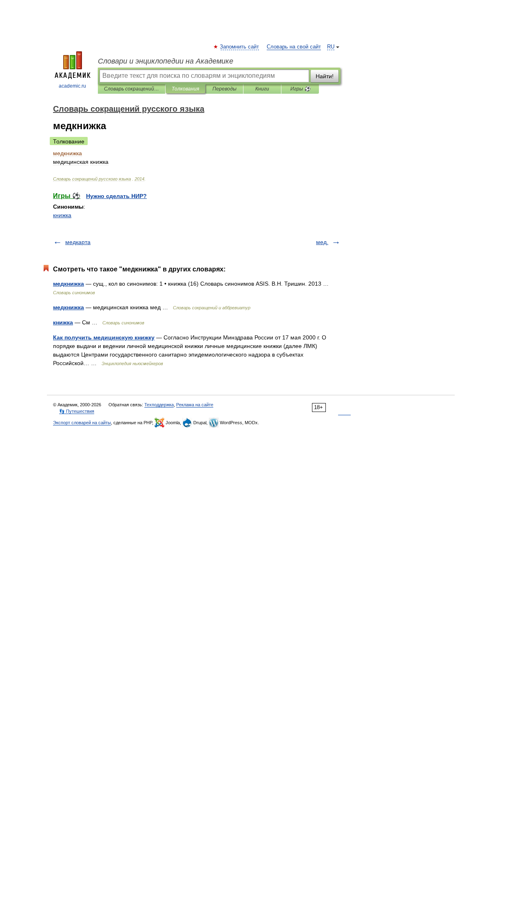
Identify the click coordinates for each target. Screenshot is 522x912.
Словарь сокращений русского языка (131, 89)
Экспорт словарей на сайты (82, 422)
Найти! (325, 76)
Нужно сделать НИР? (116, 196)
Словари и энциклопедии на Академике (165, 61)
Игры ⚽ (300, 89)
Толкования (185, 89)
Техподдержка (159, 404)
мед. (322, 242)
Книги (262, 89)
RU (330, 47)
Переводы (224, 89)
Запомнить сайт (240, 47)
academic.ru (72, 86)
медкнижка (68, 283)
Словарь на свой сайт (294, 47)
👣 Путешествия (76, 411)
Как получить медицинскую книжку (104, 337)
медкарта (78, 242)
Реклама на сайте (194, 404)
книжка (62, 215)
